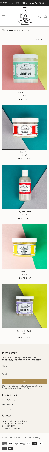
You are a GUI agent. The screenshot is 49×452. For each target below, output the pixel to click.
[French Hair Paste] (24, 306)
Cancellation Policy (10, 400)
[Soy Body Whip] (24, 67)
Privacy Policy (7, 388)
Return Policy (7, 404)
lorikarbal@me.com (11, 428)
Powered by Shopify (32, 438)
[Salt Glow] (24, 246)
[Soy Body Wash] (24, 187)
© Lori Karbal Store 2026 (12, 438)
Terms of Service (22, 388)
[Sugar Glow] (24, 127)
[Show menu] (3, 16)
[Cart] (45, 16)
